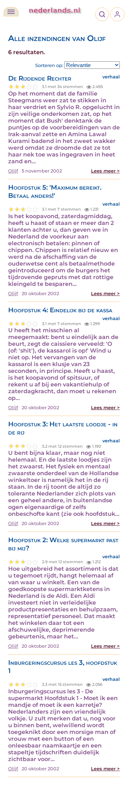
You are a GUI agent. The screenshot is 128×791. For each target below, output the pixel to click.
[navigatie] (11, 11)
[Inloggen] (117, 14)
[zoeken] (102, 14)
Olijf (13, 171)
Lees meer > (105, 171)
